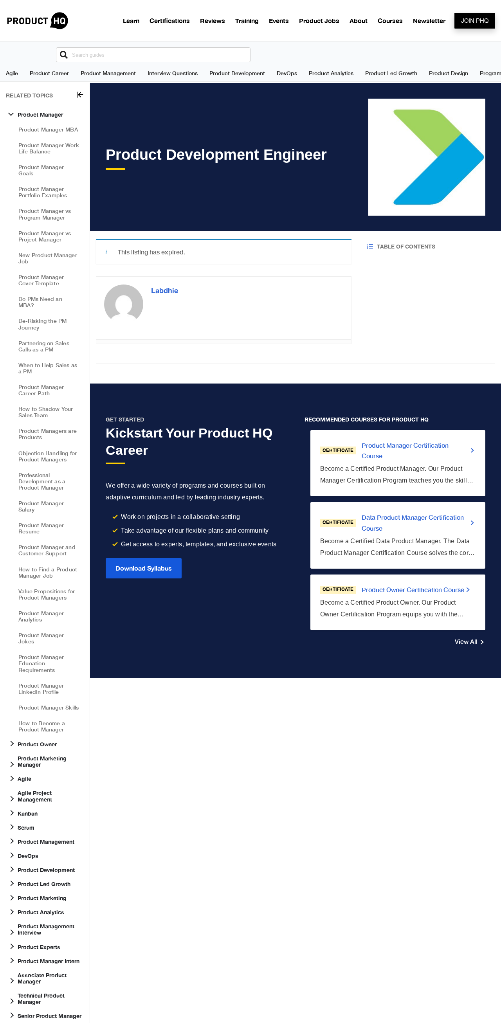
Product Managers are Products (47, 434)
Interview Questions (173, 73)
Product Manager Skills (48, 707)
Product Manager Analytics (41, 616)
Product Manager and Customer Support (47, 550)
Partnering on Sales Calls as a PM (43, 346)
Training (247, 20)
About (359, 20)
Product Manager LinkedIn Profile (41, 688)
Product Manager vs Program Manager (44, 214)
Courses (390, 20)
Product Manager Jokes (41, 638)
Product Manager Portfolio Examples (42, 192)
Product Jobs (319, 20)
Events (279, 20)
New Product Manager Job (47, 258)
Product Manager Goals (41, 170)
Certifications (170, 20)
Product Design (448, 73)
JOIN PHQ (474, 20)
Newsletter (429, 20)
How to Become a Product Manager (41, 726)
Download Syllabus (143, 568)
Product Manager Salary (41, 506)
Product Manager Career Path (41, 390)
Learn (131, 20)
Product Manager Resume (41, 528)
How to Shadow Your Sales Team (45, 411)
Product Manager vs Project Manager (44, 236)
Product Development (237, 73)
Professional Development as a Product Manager (41, 481)
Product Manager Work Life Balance (48, 148)
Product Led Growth (391, 73)
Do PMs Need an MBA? (40, 301)
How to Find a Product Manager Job (47, 572)
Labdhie (164, 290)
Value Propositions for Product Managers (46, 594)
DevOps (287, 73)
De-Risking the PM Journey (42, 324)
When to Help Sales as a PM (47, 368)
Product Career (49, 73)
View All (466, 641)
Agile (12, 73)
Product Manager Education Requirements (41, 663)
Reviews (212, 20)
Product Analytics (331, 73)
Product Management (108, 73)
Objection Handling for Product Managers (47, 456)
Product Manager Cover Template (41, 280)
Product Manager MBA (48, 129)
